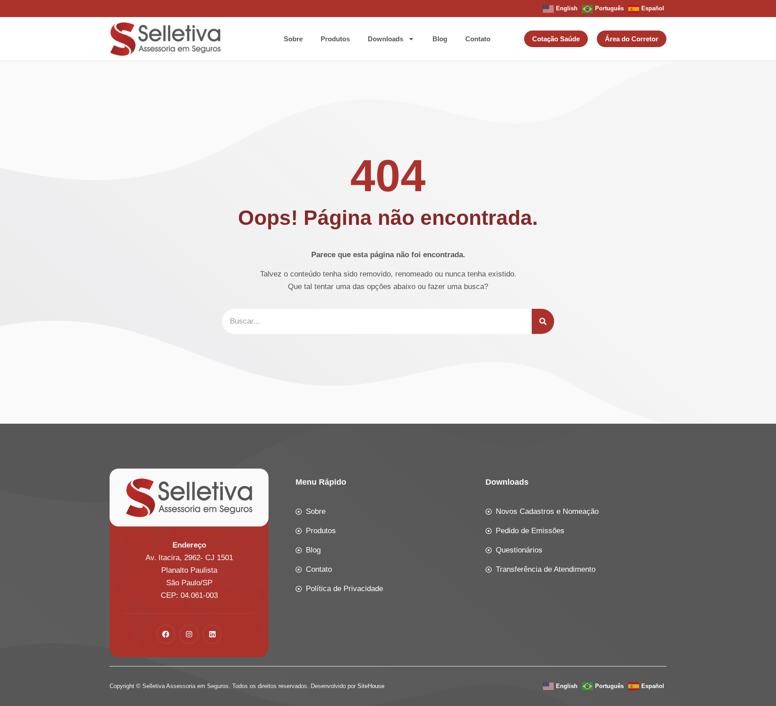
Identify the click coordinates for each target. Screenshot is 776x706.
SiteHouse (370, 686)
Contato (477, 39)
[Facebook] (166, 634)
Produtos (335, 39)
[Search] (543, 321)
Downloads (385, 39)
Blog (439, 39)
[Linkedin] (212, 634)
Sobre (293, 39)
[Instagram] (189, 634)
